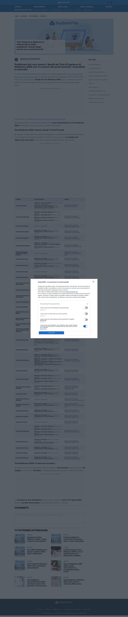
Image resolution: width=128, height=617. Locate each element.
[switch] (85, 308)
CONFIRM (51, 332)
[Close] (94, 282)
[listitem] (64, 304)
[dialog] (64, 308)
